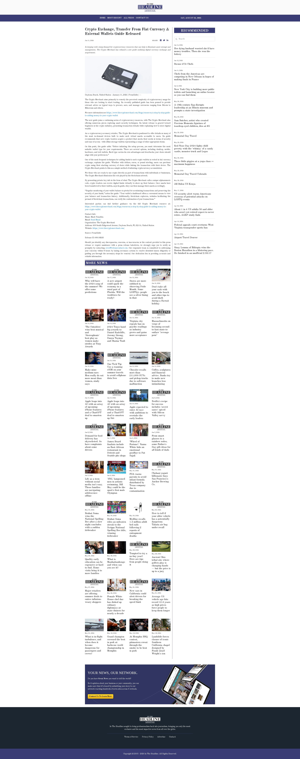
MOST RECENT (114, 18)
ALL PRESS (129, 18)
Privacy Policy (148, 737)
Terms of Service (131, 737)
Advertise (161, 737)
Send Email (95, 220)
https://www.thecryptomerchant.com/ (109, 228)
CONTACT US (142, 18)
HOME (102, 18)
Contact (172, 737)
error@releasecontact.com (117, 248)
